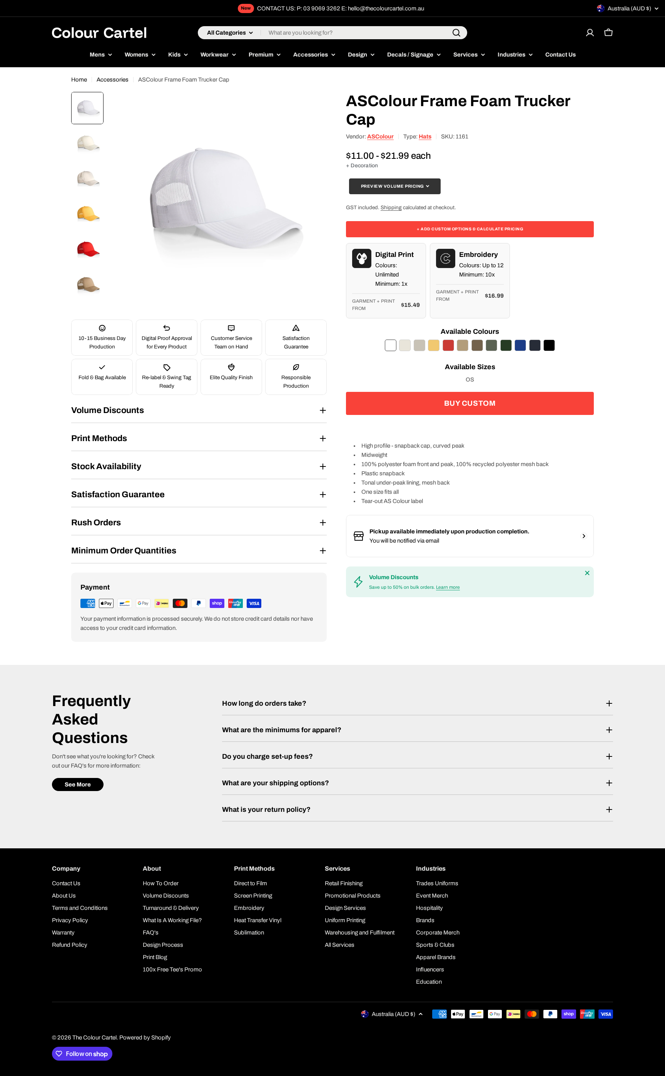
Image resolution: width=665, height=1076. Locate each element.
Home (79, 80)
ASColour (380, 136)
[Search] (456, 32)
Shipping (391, 207)
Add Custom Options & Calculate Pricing (470, 229)
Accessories (113, 80)
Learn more (448, 587)
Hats (425, 136)
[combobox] (332, 32)
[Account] (590, 32)
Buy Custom (470, 403)
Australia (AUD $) (629, 8)
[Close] (587, 573)
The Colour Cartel (94, 1037)
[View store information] (583, 536)
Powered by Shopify (145, 1037)
